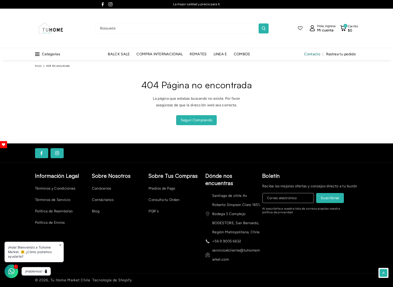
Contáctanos (102, 200)
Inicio (38, 65)
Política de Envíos (50, 222)
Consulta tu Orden (164, 200)
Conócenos (101, 188)
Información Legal (57, 175)
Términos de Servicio (52, 200)
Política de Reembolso (54, 211)
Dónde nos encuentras (219, 179)
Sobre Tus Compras (173, 175)
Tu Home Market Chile (70, 280)
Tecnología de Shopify (112, 280)
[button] (349, 28)
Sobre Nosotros (111, 175)
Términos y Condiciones (55, 188)
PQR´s (154, 211)
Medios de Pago (162, 188)
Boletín (271, 175)
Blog (95, 211)
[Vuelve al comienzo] (383, 273)
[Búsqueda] (264, 28)
